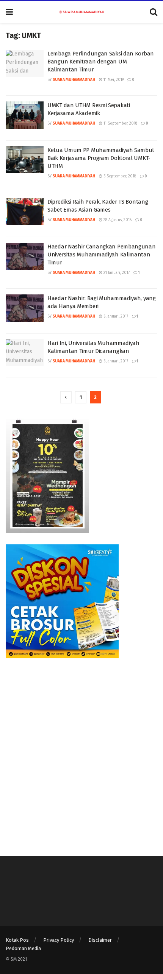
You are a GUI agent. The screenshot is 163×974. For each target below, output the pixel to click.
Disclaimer (100, 940)
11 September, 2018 (119, 123)
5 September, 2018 (119, 176)
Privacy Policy (58, 940)
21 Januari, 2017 (116, 272)
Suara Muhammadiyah (74, 79)
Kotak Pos (17, 940)
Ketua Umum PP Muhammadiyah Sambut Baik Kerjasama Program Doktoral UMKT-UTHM (100, 158)
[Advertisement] (81, 751)
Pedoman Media (23, 948)
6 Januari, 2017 (115, 316)
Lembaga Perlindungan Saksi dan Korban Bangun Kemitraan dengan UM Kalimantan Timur (100, 61)
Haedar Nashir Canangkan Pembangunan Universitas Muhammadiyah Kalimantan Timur (101, 254)
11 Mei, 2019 (113, 79)
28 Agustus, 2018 (117, 220)
